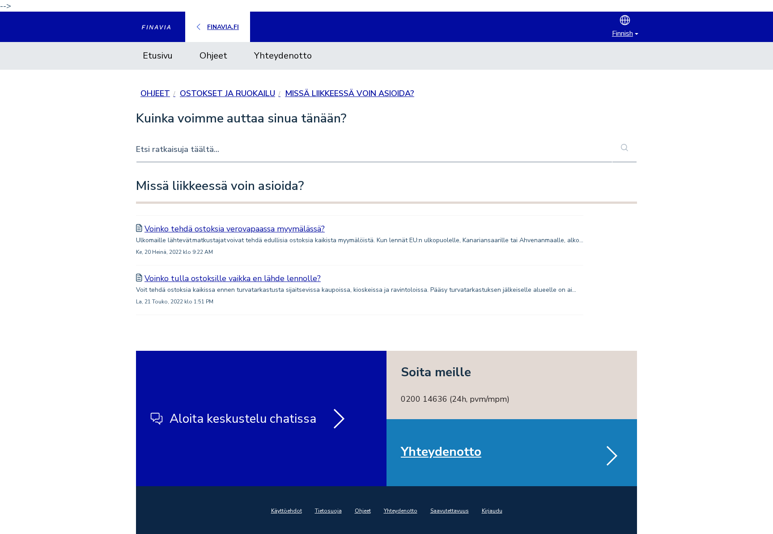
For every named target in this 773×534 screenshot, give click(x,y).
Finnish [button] (622, 33)
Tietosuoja (328, 510)
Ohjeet (213, 56)
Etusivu (158, 56)
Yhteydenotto (283, 56)
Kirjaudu (492, 510)
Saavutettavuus (449, 510)
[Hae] (624, 148)
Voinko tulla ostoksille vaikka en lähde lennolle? (232, 278)
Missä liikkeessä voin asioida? (349, 93)
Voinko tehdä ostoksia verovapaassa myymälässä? (234, 228)
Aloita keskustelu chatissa (243, 418)
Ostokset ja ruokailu (227, 93)
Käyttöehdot (286, 510)
